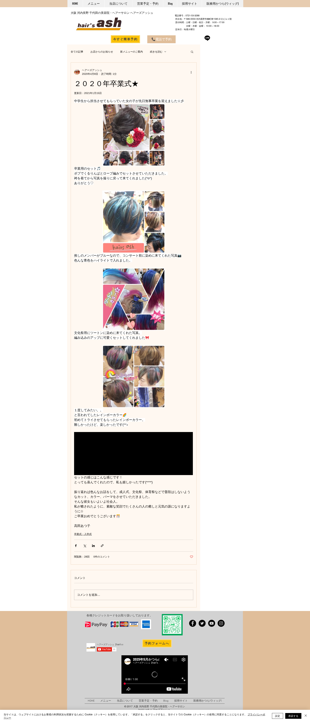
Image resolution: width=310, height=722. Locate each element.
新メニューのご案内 (131, 51)
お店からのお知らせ (101, 51)
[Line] (207, 38)
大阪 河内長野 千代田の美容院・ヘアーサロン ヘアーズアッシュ (112, 13)
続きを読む (156, 51)
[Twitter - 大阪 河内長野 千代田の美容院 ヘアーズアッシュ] (202, 623)
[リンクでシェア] (102, 545)
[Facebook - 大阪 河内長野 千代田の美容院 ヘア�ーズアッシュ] (192, 623)
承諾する (293, 716)
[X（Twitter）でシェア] (84, 545)
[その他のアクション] (191, 72)
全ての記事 (77, 51)
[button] (192, 51)
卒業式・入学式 (83, 534)
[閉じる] (306, 716)
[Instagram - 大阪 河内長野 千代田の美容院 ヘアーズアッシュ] (221, 623)
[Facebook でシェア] (76, 545)
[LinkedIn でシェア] (93, 545)
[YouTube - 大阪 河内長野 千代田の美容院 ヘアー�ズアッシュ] (211, 623)
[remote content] (133, 453)
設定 (277, 716)
